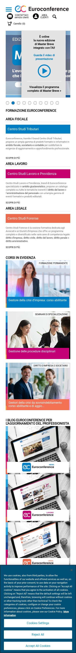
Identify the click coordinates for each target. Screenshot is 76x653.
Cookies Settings (38, 623)
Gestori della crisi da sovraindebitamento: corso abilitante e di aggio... (35, 404)
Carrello (19, 23)
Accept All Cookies (38, 646)
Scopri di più (13, 158)
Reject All (38, 634)
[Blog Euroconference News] (38, 467)
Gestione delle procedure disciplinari (31, 351)
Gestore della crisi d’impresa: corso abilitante (37, 300)
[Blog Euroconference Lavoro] (38, 515)
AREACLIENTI (44, 16)
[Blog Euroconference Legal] (38, 563)
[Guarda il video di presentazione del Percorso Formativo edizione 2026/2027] (44, 77)
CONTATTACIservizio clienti (22, 16)
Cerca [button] (55, 17)
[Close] (72, 570)
